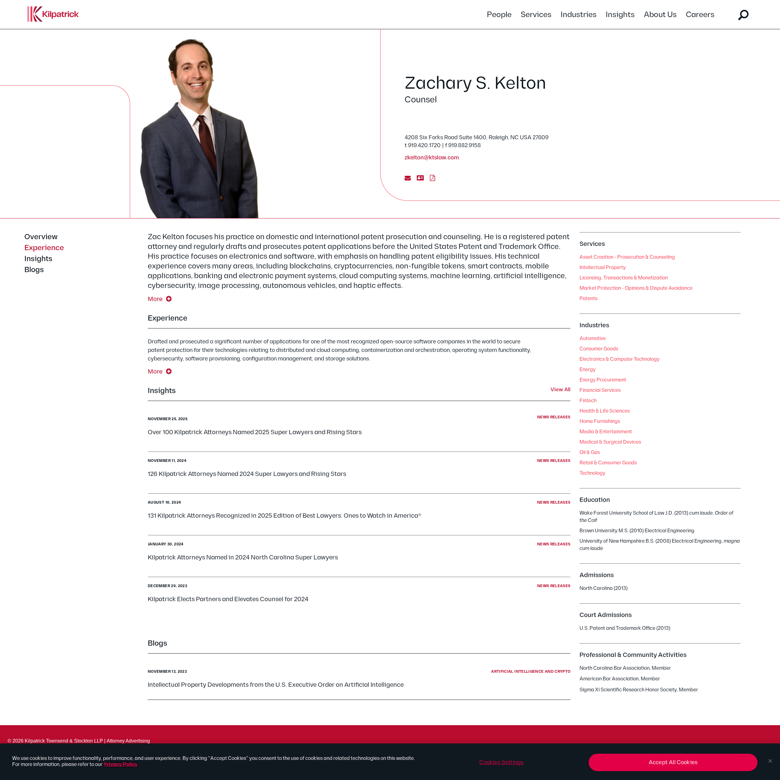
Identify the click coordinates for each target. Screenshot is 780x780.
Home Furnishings (600, 421)
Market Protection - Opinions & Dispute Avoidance (636, 288)
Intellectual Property (603, 268)
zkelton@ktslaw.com (432, 157)
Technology (592, 473)
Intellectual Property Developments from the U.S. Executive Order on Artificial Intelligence (276, 685)
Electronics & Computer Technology (620, 359)
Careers (700, 15)
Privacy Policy (120, 765)
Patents (588, 299)
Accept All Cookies (673, 762)
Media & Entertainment (606, 432)
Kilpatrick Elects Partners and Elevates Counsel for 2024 (228, 599)
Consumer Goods (599, 349)
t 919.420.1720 (423, 145)
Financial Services (600, 390)
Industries (579, 15)
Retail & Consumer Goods (608, 463)
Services (536, 15)
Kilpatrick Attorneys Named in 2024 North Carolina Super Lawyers (243, 557)
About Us (660, 15)
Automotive (593, 339)
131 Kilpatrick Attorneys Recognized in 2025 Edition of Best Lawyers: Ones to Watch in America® (284, 515)
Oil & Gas (590, 453)
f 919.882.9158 (463, 145)
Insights (620, 15)
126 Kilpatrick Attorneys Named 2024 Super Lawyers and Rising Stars (247, 474)
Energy (588, 370)
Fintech (588, 401)
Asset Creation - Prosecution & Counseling (627, 257)
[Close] (770, 761)
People (499, 15)
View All (560, 390)
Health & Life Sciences (605, 411)
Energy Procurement (603, 380)
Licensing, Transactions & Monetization (624, 278)
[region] (390, 761)
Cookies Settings (501, 762)
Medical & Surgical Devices (610, 442)
